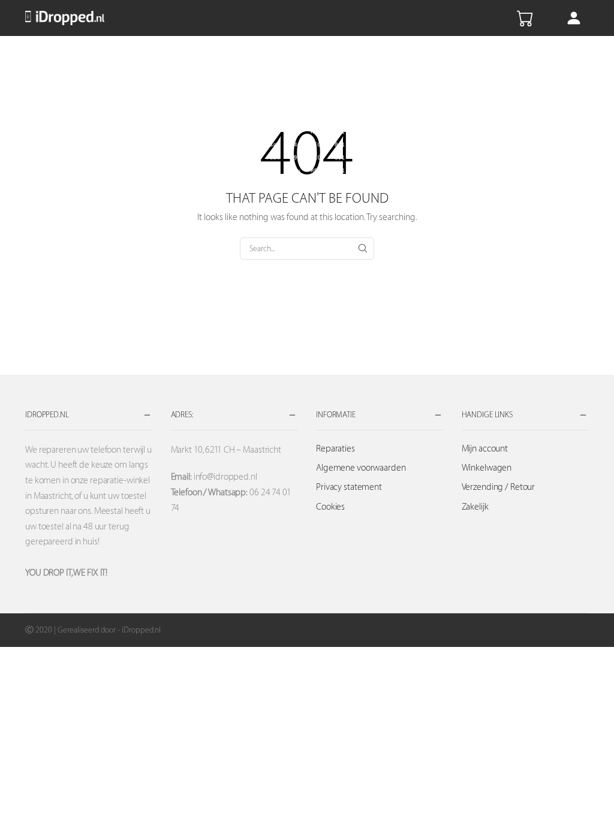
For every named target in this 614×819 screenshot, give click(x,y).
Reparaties (335, 449)
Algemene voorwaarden (361, 468)
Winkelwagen (487, 468)
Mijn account (485, 449)
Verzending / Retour (498, 487)
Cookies (330, 507)
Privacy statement (349, 487)
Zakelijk (475, 507)
